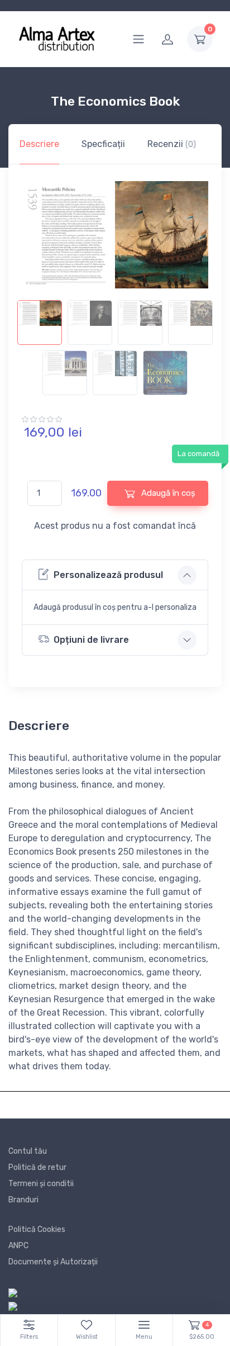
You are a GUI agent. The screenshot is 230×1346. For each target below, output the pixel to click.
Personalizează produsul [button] (108, 575)
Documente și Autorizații (53, 1262)
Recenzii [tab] (171, 144)
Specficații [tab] (103, 144)
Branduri (23, 1200)
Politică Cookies (36, 1229)
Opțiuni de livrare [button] (91, 639)
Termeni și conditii (41, 1183)
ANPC (18, 1245)
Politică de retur (37, 1167)
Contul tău (27, 1151)
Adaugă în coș (167, 493)
